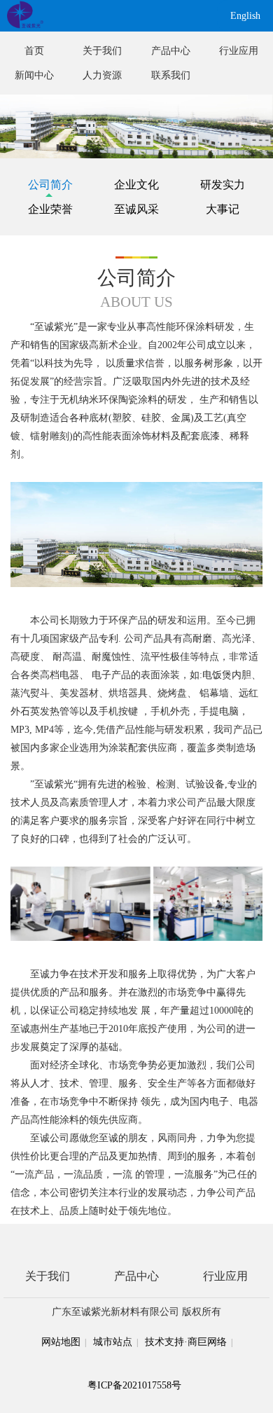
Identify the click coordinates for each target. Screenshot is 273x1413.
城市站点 (112, 1342)
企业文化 (136, 185)
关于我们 (102, 51)
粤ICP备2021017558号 (134, 1385)
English (245, 16)
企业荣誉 (50, 209)
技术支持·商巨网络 (186, 1342)
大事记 (222, 209)
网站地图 (60, 1342)
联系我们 (170, 75)
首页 (34, 51)
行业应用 (238, 51)
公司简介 (50, 185)
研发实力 (222, 185)
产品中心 (170, 51)
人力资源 (102, 75)
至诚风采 (136, 209)
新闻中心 (34, 75)
